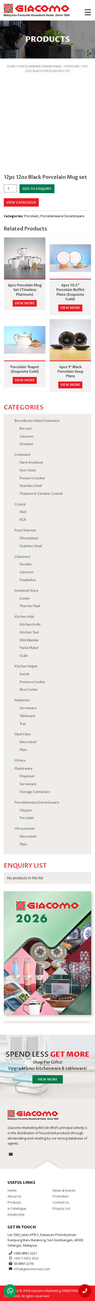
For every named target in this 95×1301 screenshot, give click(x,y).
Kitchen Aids (24, 616)
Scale (24, 655)
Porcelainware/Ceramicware (39, 66)
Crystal (20, 504)
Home (11, 66)
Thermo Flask (30, 606)
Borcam (26, 428)
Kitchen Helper (26, 666)
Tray (23, 724)
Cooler (25, 598)
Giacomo (26, 436)
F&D (23, 512)
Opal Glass (22, 734)
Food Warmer (25, 530)
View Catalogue (21, 202)
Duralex (26, 564)
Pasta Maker (29, 648)
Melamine (22, 700)
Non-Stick (28, 470)
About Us (15, 1196)
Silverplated (29, 538)
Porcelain (71, 66)
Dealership (16, 1214)
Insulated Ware (26, 590)
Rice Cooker (29, 689)
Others (20, 760)
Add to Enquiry (37, 189)
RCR (23, 519)
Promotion (61, 1196)
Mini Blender (29, 640)
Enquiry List (61, 1208)
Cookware (22, 454)
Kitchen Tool (29, 632)
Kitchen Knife (30, 624)
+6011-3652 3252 (26, 1258)
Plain (23, 750)
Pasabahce (28, 580)
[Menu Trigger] (88, 12)
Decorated (28, 742)
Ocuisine (26, 444)
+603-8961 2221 (25, 1253)
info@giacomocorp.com (32, 1268)
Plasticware (23, 768)
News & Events (64, 1190)
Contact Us (61, 1202)
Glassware (22, 556)
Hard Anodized (31, 462)
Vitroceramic (24, 828)
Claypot (26, 810)
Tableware (27, 716)
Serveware (28, 708)
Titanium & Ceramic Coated (41, 493)
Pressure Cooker (32, 478)
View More (47, 1079)
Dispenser (27, 776)
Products (14, 1202)
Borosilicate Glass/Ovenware (36, 420)
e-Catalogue (17, 1208)
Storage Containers (35, 792)
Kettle (24, 674)
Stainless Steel (31, 486)
